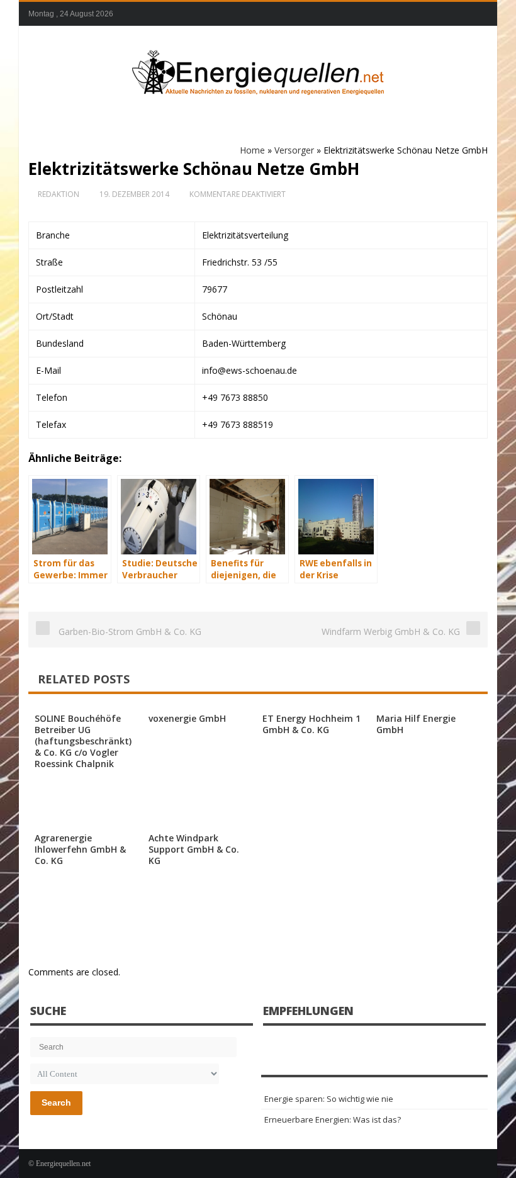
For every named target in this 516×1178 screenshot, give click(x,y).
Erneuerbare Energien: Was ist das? (332, 1119)
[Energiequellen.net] (258, 70)
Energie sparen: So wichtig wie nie (328, 1098)
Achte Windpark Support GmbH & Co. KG (194, 849)
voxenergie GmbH (187, 718)
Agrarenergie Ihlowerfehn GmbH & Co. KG (80, 849)
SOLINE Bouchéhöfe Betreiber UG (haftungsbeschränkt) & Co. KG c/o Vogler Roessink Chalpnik (83, 741)
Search (56, 1102)
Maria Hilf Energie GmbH (416, 724)
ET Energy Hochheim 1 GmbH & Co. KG (311, 724)
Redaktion (58, 194)
